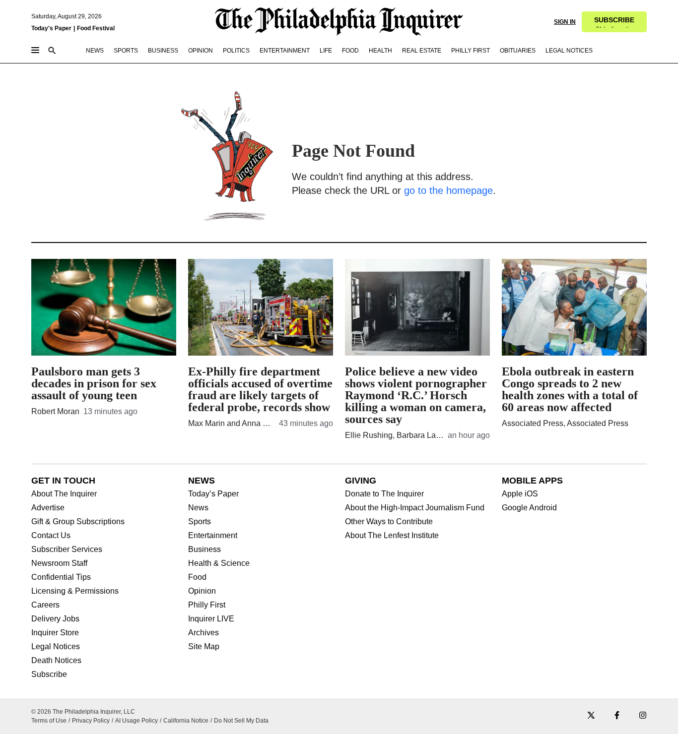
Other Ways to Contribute (389, 522)
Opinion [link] (200, 50)
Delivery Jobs (55, 619)
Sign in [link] (565, 21)
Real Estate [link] (421, 50)
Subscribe (49, 674)
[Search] (52, 51)
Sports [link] (126, 50)
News (198, 508)
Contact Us (50, 536)
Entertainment (212, 536)
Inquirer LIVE (211, 619)
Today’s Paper (213, 494)
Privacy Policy (91, 720)
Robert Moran (55, 411)
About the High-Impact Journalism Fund (414, 508)
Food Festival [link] (96, 28)
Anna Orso (260, 423)
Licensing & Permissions (75, 591)
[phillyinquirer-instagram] (643, 716)
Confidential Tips (61, 577)
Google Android (529, 508)
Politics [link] (236, 50)
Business (204, 549)
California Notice (185, 720)
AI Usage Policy (136, 720)
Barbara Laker (421, 435)
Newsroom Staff (59, 563)
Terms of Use (49, 720)
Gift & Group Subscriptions (78, 522)
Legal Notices (55, 647)
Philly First (206, 605)
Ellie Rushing (369, 435)
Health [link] (380, 50)
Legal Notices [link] (569, 50)
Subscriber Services (66, 549)
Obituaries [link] (518, 50)
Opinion (202, 591)
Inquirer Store (55, 633)
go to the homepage (448, 190)
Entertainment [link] (285, 50)
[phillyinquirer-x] (591, 716)
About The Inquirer (64, 494)
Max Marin (206, 423)
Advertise (48, 508)
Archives (203, 633)
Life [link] (326, 50)
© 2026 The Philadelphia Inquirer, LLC (83, 711)
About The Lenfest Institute (392, 536)
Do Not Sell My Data (241, 720)
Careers (45, 605)
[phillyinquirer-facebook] (617, 716)
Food (197, 577)
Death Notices (56, 661)
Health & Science (219, 563)
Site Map (203, 647)
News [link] (95, 50)
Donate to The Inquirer (384, 494)
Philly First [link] (470, 50)
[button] (614, 21)
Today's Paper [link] (51, 28)
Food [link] (350, 50)
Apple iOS (520, 494)
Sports (199, 522)
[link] (614, 21)
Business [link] (163, 50)
